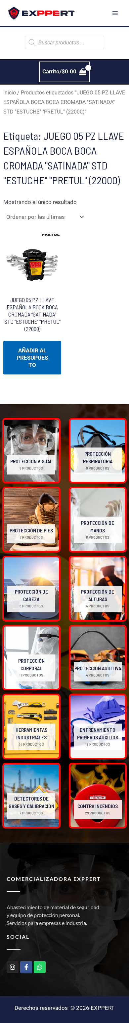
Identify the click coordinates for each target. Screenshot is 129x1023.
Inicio (9, 93)
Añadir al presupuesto (32, 357)
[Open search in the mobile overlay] (64, 42)
